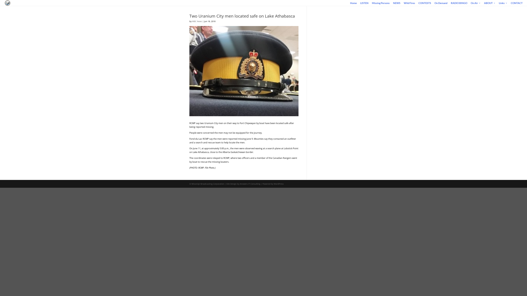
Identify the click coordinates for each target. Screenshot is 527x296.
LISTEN (364, 3)
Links (502, 3)
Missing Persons (381, 3)
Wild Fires (409, 3)
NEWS (396, 3)
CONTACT (517, 3)
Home (353, 3)
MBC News (197, 21)
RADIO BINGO (459, 3)
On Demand (441, 3)
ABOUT (488, 3)
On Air (474, 3)
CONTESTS (424, 3)
